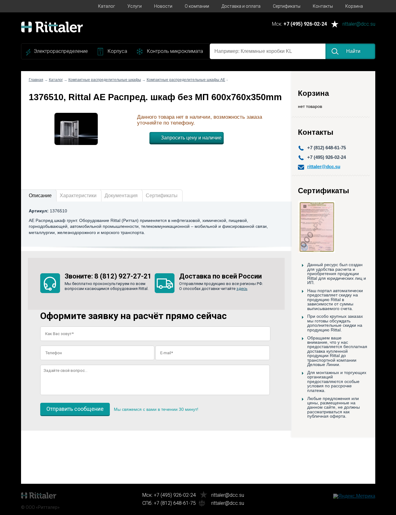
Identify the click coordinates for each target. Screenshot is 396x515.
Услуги (134, 6)
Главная (36, 80)
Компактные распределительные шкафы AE (186, 80)
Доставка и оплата (241, 6)
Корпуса (117, 51)
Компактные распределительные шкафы (104, 80)
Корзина (354, 6)
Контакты (323, 6)
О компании (197, 6)
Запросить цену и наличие (191, 137)
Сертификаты (286, 6)
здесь (242, 288)
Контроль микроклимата (175, 51)
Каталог (106, 6)
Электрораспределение (61, 51)
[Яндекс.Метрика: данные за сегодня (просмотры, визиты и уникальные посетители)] (354, 496)
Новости (163, 6)
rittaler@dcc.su (358, 24)
